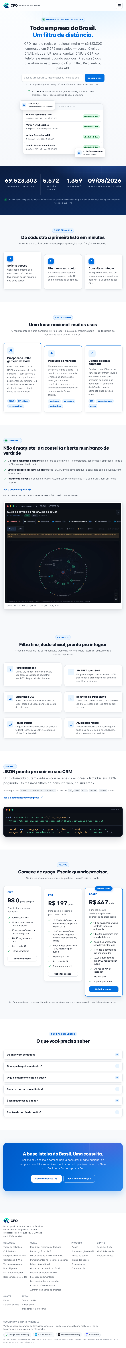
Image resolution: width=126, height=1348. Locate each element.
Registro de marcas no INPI (43, 1272)
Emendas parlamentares (42, 1277)
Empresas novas (105, 1255)
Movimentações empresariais (44, 1281)
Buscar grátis (95, 78)
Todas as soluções (12, 1247)
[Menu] (119, 5)
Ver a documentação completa (21, 797)
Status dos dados (80, 1260)
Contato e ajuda (79, 1268)
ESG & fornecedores (13, 1272)
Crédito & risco (10, 1251)
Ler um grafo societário (41, 1251)
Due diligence (10, 1268)
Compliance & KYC (12, 1260)
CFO (25, 5)
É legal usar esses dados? (22, 1100)
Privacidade (28, 1304)
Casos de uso (78, 1264)
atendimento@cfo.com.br (34, 1309)
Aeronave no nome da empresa (45, 1290)
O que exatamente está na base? (26, 1077)
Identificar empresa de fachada (45, 1247)
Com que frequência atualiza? (25, 1066)
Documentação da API (82, 1251)
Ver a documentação (79, 1178)
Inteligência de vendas (14, 1255)
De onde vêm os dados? (21, 1054)
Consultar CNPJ (104, 1247)
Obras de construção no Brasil (45, 1268)
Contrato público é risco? (42, 1285)
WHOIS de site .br (105, 1251)
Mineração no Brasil (40, 1264)
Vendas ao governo (12, 1264)
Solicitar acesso (22, 958)
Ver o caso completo (15, 489)
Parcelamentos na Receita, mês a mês (49, 1260)
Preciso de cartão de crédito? (24, 1112)
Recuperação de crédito (15, 1277)
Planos (74, 1247)
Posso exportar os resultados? (25, 1089)
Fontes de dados (79, 1255)
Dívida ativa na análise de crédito (46, 1255)
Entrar (6, 1300)
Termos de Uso (29, 1300)
